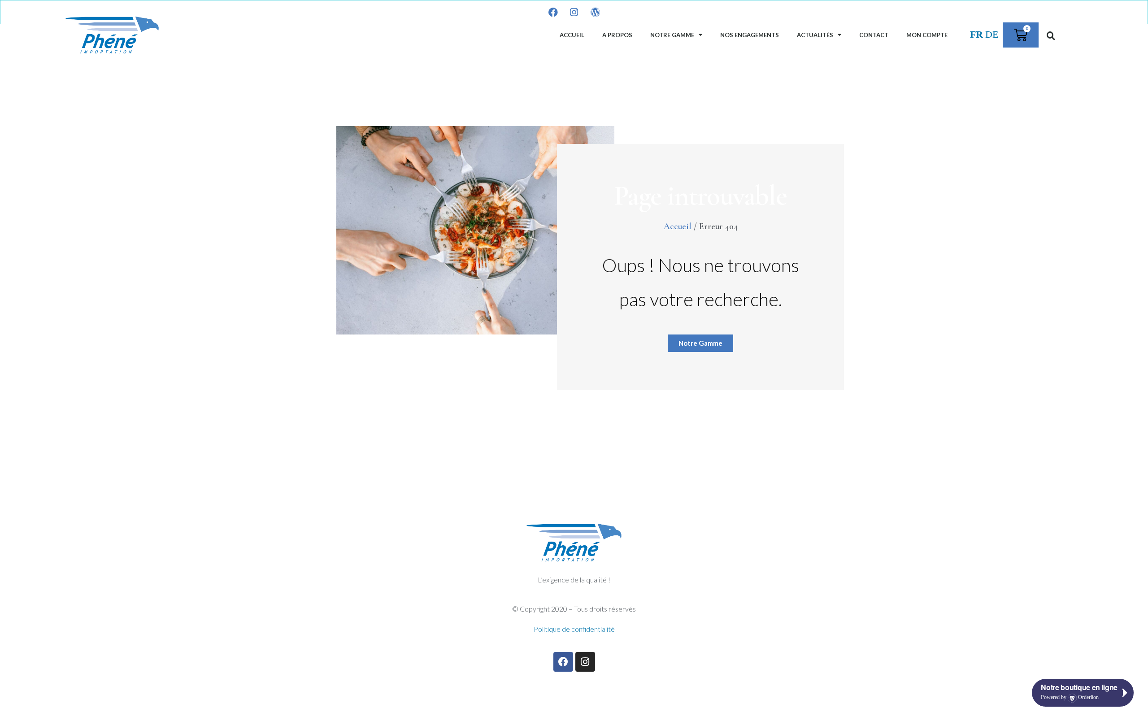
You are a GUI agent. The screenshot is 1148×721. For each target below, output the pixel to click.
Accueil (572, 35)
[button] (1051, 35)
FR (976, 34)
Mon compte (927, 35)
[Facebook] (553, 12)
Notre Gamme (672, 35)
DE (991, 34)
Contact (873, 35)
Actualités (815, 35)
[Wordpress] (595, 12)
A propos (617, 35)
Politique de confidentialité (574, 629)
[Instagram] (574, 12)
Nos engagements (749, 35)
